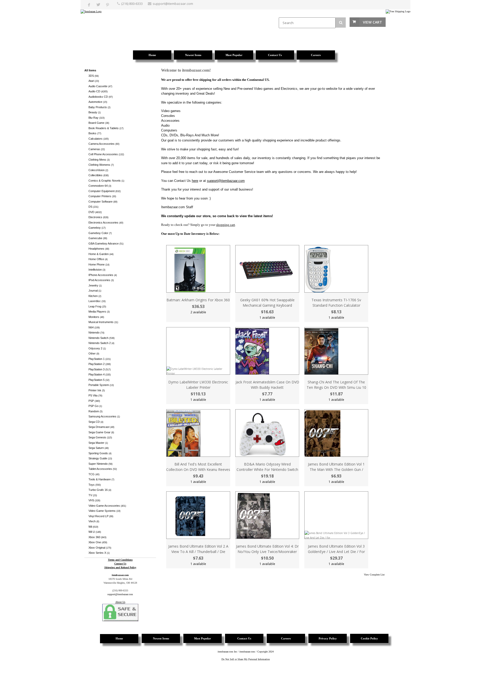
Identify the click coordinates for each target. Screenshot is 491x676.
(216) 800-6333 (132, 3)
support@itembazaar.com (173, 3)
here (195, 181)
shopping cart (225, 225)
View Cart (372, 22)
